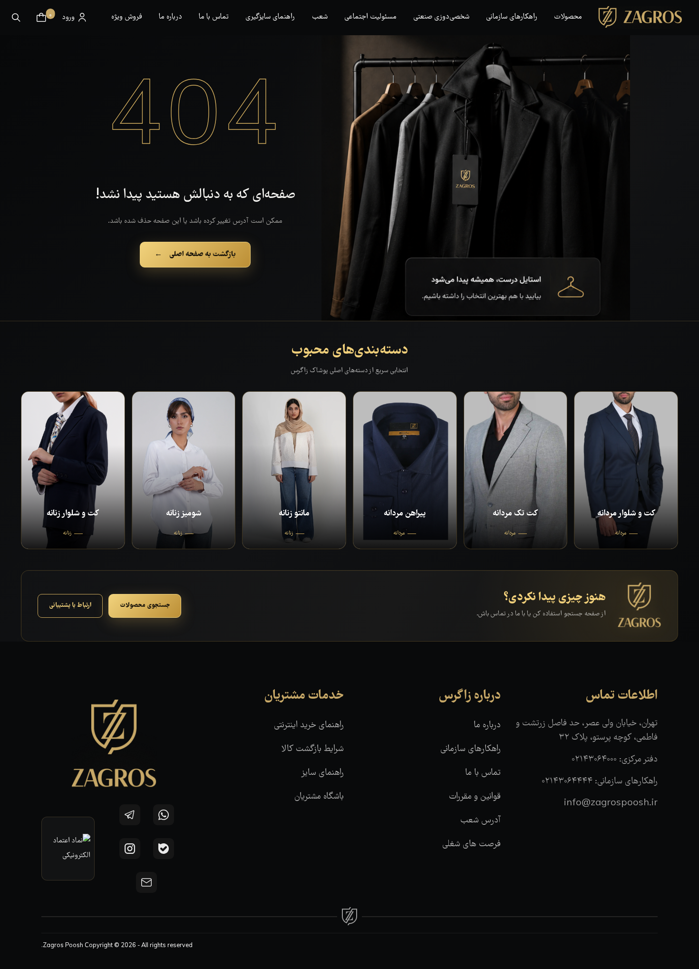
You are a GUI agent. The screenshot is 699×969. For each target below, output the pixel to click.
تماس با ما (214, 17)
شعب (320, 17)
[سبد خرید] (41, 18)
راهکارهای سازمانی (511, 17)
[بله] (163, 848)
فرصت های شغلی (471, 844)
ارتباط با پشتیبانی (70, 605)
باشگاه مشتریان (319, 797)
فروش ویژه (126, 17)
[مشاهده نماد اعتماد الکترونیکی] (68, 848)
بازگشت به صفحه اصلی (195, 254)
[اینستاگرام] (129, 848)
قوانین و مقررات (475, 797)
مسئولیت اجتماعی (370, 17)
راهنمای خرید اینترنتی (309, 725)
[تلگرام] (129, 814)
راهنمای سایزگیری (270, 17)
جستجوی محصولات (145, 605)
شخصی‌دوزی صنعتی (441, 17)
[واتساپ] (163, 814)
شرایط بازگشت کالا (313, 749)
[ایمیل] (146, 882)
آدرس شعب (480, 820)
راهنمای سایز (322, 773)
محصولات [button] (568, 17)
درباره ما (170, 17)
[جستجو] (16, 18)
